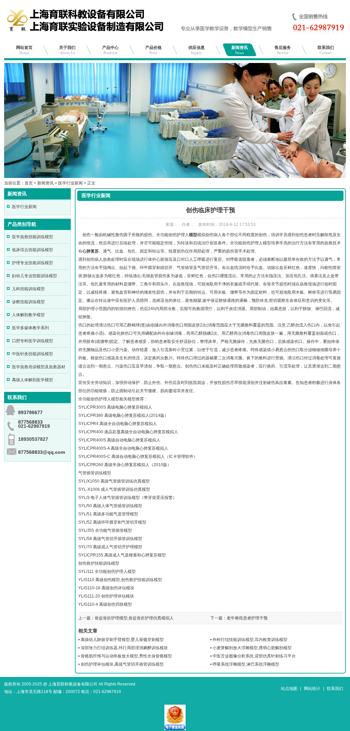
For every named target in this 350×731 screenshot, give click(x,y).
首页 (29, 183)
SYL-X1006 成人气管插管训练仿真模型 (114, 489)
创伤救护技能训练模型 (98, 563)
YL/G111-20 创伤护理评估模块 (106, 596)
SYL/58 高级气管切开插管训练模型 (110, 538)
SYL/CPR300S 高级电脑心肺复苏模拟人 (115, 407)
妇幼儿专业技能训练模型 (34, 275)
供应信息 (196, 50)
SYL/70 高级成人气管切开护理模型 (110, 546)
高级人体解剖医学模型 (32, 379)
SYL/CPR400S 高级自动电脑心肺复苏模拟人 (119, 440)
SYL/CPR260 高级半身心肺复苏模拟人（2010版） (124, 464)
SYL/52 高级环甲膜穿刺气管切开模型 (112, 522)
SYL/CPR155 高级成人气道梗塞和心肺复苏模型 (122, 555)
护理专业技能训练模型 (32, 262)
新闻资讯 (239, 50)
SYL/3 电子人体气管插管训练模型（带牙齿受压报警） (127, 497)
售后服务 (282, 50)
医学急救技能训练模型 (32, 236)
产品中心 (110, 50)
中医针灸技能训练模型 (32, 353)
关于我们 (67, 50)
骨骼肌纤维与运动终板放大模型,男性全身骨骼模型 (126, 656)
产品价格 (153, 50)
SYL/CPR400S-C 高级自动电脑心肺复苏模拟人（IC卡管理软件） (138, 456)
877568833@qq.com (41, 452)
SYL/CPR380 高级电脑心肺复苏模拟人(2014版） (123, 415)
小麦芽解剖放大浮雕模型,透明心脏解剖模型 (252, 647)
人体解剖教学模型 (28, 314)
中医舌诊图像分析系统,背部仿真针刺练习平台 (254, 656)
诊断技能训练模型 (28, 301)
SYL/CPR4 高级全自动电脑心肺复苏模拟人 (117, 423)
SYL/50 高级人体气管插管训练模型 (110, 505)
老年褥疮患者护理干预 (247, 618)
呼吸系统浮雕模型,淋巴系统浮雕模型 (246, 664)
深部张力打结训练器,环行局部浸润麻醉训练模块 (124, 647)
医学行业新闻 (70, 183)
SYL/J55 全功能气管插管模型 (105, 530)
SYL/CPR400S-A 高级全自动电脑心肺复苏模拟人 (123, 448)
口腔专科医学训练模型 (32, 340)
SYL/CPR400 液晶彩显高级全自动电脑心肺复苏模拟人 (128, 431)
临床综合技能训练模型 (32, 249)
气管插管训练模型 (94, 473)
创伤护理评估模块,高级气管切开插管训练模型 (122, 664)
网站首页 (24, 50)
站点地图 (289, 688)
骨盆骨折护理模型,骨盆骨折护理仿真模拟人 (134, 618)
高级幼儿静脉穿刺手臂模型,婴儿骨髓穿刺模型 (122, 639)
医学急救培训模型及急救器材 (38, 366)
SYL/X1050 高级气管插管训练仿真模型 (114, 481)
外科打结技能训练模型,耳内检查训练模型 (250, 639)
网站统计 (312, 688)
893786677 (30, 412)
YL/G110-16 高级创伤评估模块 (106, 588)
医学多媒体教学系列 (30, 327)
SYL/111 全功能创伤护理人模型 (107, 571)
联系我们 (326, 50)
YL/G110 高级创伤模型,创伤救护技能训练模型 (120, 579)
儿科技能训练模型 (28, 288)
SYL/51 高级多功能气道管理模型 (108, 514)
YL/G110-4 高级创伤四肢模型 (105, 604)
